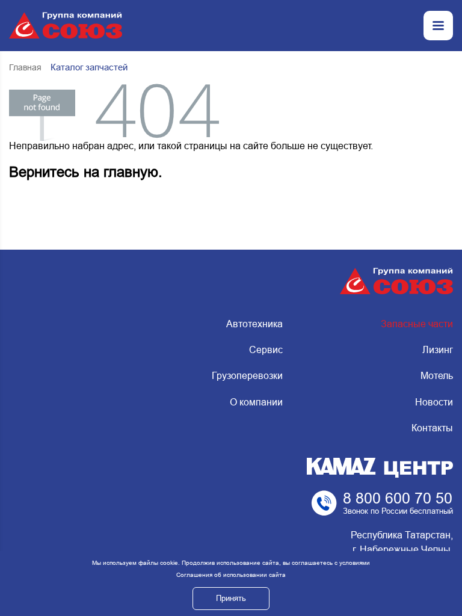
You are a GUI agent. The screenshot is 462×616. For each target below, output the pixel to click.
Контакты (432, 428)
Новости (434, 402)
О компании (256, 402)
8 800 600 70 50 (397, 498)
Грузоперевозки (247, 376)
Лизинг (437, 350)
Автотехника (254, 324)
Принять (231, 598)
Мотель (436, 376)
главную (130, 172)
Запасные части (417, 324)
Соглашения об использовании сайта (231, 574)
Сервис (266, 350)
